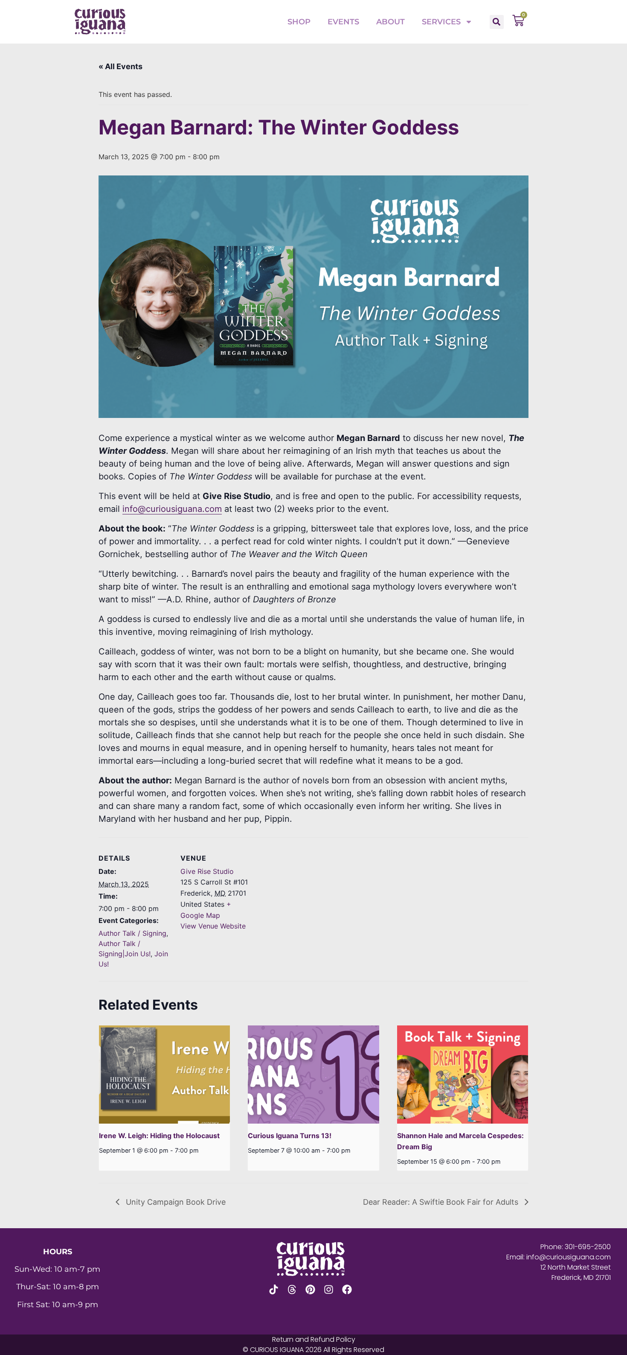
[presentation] (164, 1074)
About (390, 21)
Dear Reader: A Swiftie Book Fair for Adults (441, 1201)
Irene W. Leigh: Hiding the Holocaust (159, 1135)
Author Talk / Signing (132, 933)
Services (441, 21)
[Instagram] (329, 1289)
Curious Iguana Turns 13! (289, 1135)
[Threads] (292, 1289)
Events (343, 21)
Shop (299, 21)
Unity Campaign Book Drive (175, 1201)
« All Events (120, 66)
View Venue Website (213, 926)
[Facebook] (347, 1289)
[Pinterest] (310, 1289)
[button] (497, 22)
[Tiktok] (274, 1289)
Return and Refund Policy (313, 1339)
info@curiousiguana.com (172, 509)
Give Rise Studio (207, 871)
